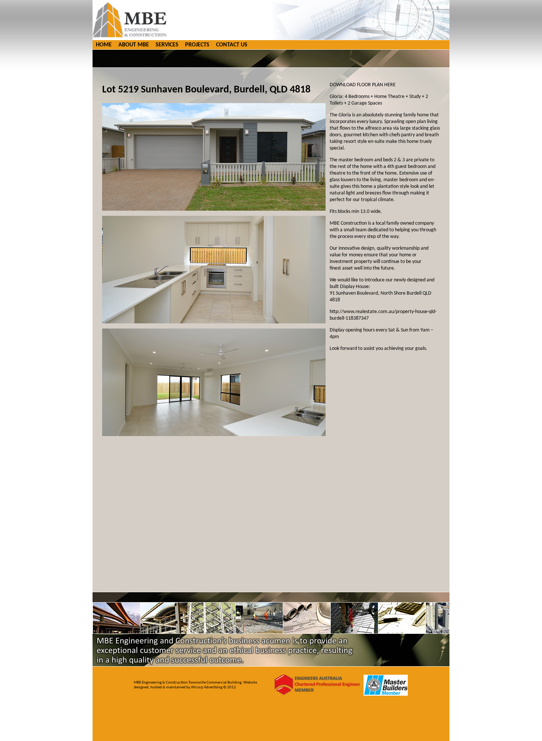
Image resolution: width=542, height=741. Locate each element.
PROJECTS (197, 45)
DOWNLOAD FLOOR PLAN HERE (363, 85)
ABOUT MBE (133, 45)
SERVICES (167, 45)
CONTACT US (231, 45)
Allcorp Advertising (207, 687)
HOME (104, 45)
